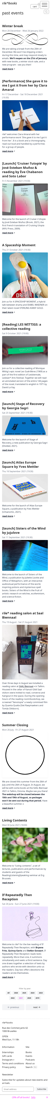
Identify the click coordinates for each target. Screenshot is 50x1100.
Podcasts (30, 1059)
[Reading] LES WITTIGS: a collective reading (21, 326)
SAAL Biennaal (26, 686)
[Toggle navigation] (44, 5)
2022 (13, 998)
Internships (8, 1052)
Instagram (7, 1059)
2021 (21, 998)
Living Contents (14, 820)
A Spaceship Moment (18, 245)
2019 (37, 998)
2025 (24, 993)
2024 (32, 993)
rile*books (9, 3)
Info (33, 1097)
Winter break (12, 26)
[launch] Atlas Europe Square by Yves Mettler (20, 464)
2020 (29, 998)
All (8, 993)
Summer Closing (15, 725)
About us (30, 1063)
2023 (41, 993)
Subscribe (41, 1089)
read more (8, 68)
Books (29, 1052)
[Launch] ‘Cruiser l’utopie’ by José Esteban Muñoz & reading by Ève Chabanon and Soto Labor (24, 169)
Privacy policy (9, 1067)
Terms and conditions (13, 1063)
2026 (16, 993)
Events (29, 1056)
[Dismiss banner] (47, 1097)
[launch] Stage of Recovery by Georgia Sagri (23, 406)
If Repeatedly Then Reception (17, 897)
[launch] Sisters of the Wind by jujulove (24, 530)
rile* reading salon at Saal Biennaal (22, 615)
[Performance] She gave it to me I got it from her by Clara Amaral (24, 85)
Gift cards (7, 1056)
